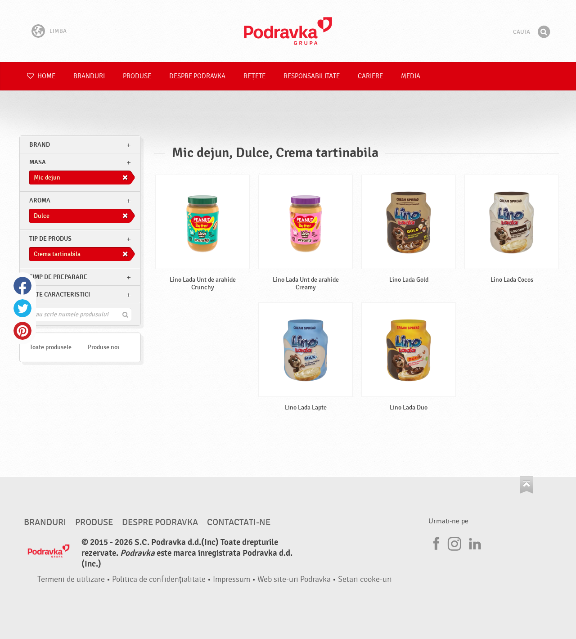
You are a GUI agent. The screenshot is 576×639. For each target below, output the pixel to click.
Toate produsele (51, 347)
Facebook (23, 286)
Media (410, 76)
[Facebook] (435, 542)
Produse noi (103, 347)
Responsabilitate (312, 76)
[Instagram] (454, 542)
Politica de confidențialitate (159, 579)
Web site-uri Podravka (294, 579)
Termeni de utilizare (71, 579)
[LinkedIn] (474, 542)
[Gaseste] (543, 32)
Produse (137, 76)
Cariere (370, 76)
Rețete (254, 76)
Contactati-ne (238, 522)
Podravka (288, 31)
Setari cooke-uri (365, 579)
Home (45, 76)
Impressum (231, 579)
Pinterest (23, 331)
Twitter (23, 308)
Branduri (89, 76)
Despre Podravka (197, 76)
